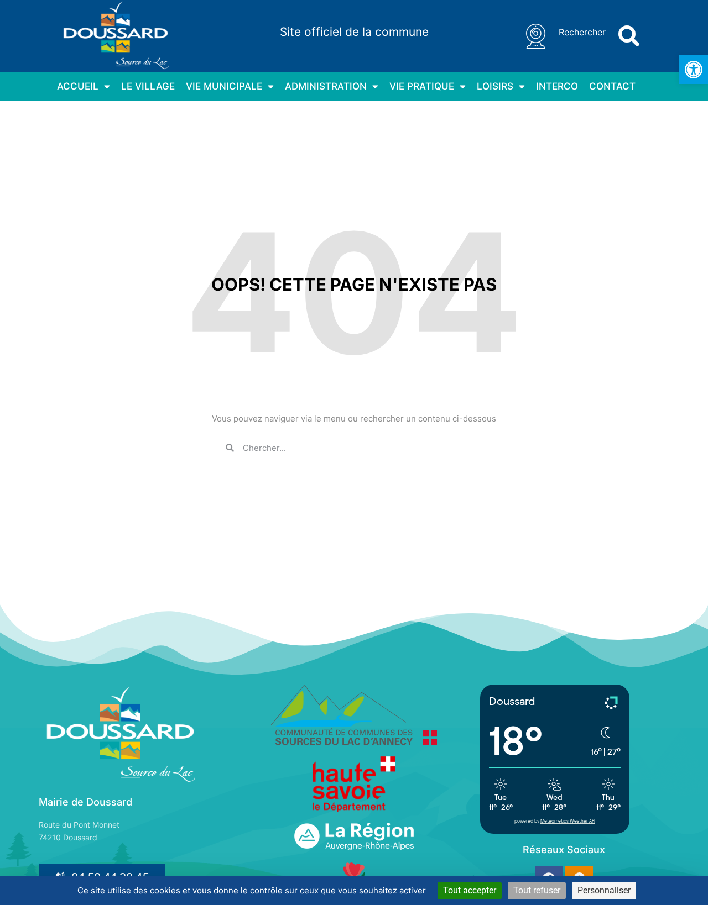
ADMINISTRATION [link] (326, 86)
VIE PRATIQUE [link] (421, 86)
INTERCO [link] (557, 86)
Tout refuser (536, 890)
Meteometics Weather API (567, 821)
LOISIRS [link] (495, 86)
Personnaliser (604, 890)
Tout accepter (469, 890)
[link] (693, 69)
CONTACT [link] (612, 86)
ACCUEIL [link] (77, 86)
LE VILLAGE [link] (148, 86)
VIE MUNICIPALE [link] (224, 86)
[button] (629, 36)
